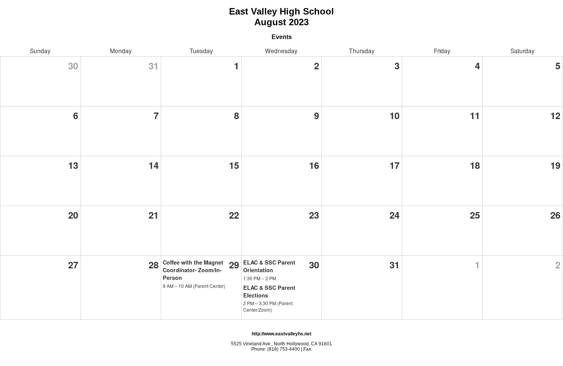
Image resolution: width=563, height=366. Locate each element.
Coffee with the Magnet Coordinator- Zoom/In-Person (193, 269)
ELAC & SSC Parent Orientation (269, 266)
